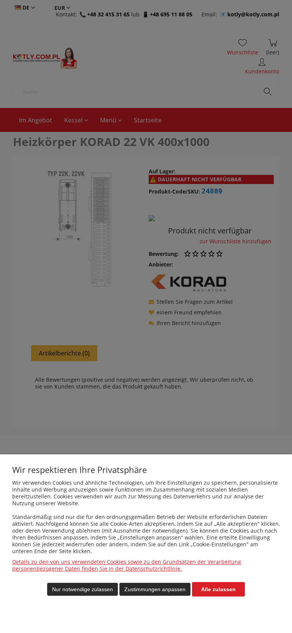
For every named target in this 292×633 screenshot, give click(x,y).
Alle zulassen (218, 589)
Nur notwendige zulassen (82, 589)
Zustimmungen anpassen (155, 589)
